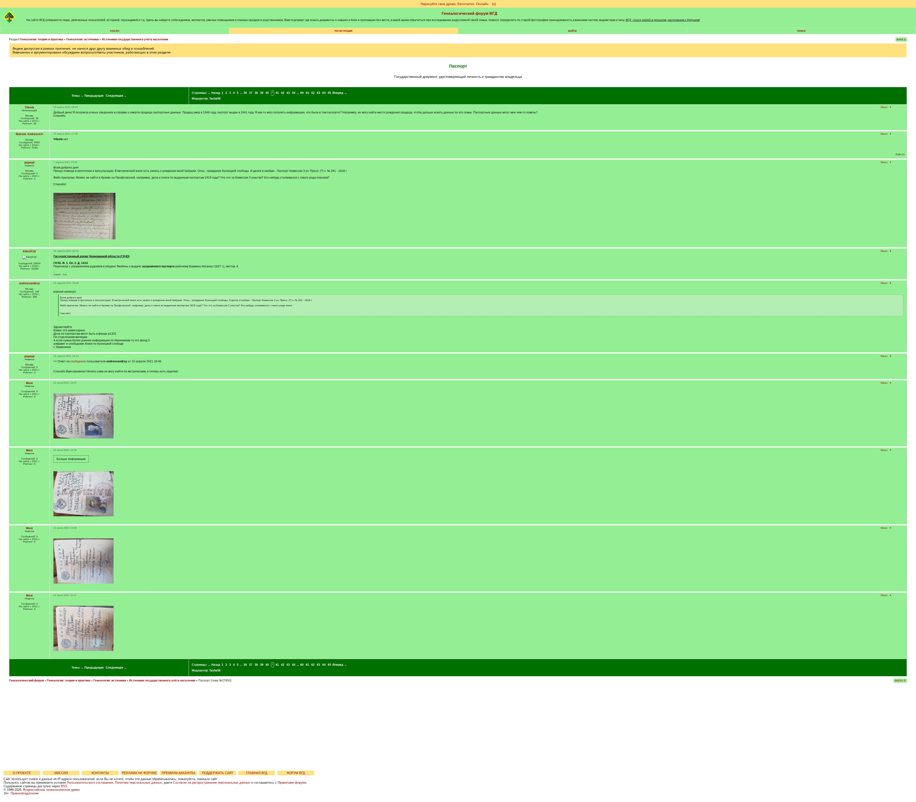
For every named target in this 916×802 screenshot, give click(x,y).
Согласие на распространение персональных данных (211, 782)
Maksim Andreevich (29, 134)
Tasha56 (215, 98)
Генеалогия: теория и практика (41, 39)
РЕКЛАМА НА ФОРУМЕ (139, 773)
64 (324, 93)
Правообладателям (25, 793)
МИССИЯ (61, 773)
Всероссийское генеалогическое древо (51, 789)
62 (313, 93)
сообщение (78, 361)
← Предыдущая (92, 95)
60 (302, 93)
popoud (29, 162)
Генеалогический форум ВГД (469, 13)
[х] (494, 4)
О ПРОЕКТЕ (22, 773)
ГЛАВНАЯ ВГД (256, 773)
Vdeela (29, 107)
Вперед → (340, 93)
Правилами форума (292, 782)
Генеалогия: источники (82, 39)
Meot (29, 383)
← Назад (214, 93)
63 (318, 93)
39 (261, 93)
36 (245, 93)
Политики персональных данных (138, 782)
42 (282, 93)
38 (256, 93)
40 (267, 93)
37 (250, 93)
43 (288, 93)
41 (277, 93)
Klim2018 (29, 251)
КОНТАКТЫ (100, 773)
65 (329, 93)
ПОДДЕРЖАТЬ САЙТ (217, 773)
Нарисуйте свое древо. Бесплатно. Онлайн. (455, 4)
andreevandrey (29, 283)
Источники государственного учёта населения (135, 39)
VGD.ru (114, 31)
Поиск (801, 31)
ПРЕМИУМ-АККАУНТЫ (178, 773)
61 (307, 93)
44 (293, 93)
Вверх (884, 107)
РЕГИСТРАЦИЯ (343, 31)
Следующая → (116, 95)
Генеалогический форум (26, 680)
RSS (64, 786)
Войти (572, 31)
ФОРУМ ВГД (296, 773)
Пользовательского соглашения (90, 782)
